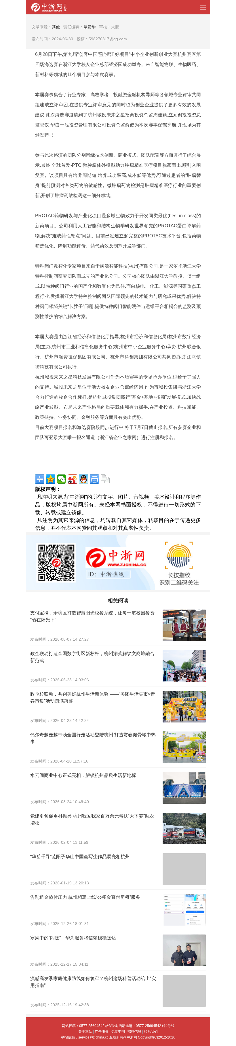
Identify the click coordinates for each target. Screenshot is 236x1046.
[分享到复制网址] (105, 479)
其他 (56, 26)
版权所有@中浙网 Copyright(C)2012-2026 (142, 1037)
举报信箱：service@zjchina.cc (85, 1037)
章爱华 (89, 26)
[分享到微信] (61, 479)
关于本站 (85, 1032)
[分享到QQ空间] (50, 479)
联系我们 (151, 1032)
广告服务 (102, 1032)
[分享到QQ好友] (83, 479)
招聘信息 (134, 1032)
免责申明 (118, 1032)
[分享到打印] (94, 479)
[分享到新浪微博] (72, 479)
